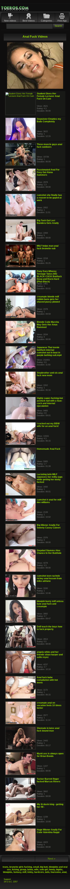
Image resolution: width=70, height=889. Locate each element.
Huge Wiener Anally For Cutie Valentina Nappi (49, 831)
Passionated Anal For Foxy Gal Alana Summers (48, 172)
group (23, 869)
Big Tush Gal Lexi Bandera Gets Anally (48, 221)
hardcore (39, 872)
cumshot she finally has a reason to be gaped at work (49, 198)
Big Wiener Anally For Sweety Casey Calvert (48, 526)
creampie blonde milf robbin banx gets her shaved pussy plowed (48, 299)
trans (5, 867)
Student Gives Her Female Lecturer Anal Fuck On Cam (48, 96)
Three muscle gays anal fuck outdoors (49, 145)
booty (52, 869)
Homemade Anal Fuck (48, 449)
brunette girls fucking (20, 867)
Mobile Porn (15, 8)
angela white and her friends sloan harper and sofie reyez (50, 655)
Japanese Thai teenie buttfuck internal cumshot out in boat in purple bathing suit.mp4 (49, 351)
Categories (46, 20)
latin (47, 872)
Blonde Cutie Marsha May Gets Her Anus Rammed (48, 325)
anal (64, 872)
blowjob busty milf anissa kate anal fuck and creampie (50, 604)
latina (30, 869)
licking (15, 869)
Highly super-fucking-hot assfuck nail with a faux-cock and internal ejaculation (50, 402)
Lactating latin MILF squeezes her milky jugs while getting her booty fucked (50, 478)
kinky (30, 872)
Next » (51, 858)
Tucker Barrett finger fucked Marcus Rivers (48, 780)
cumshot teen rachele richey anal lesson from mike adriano (49, 578)
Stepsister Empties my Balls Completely (49, 120)
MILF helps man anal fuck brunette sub (47, 247)
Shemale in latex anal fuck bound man (48, 729)
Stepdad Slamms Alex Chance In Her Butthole (49, 551)
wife (36, 869)
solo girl (44, 869)
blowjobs (7, 872)
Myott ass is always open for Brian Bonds (50, 754)
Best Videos (29, 20)
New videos (10, 20)
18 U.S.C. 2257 (11, 881)
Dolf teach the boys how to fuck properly (49, 628)
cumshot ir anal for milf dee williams (49, 501)
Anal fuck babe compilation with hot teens (47, 680)
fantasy (17, 872)
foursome (56, 872)
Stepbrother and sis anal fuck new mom (50, 374)
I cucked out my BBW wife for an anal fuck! (48, 424)
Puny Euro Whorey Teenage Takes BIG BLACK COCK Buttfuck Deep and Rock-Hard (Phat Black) (49, 276)
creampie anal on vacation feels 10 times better (49, 705)
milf (24, 872)
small (36, 867)
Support (7, 879)
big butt (44, 867)
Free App (62, 20)
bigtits (59, 869)
